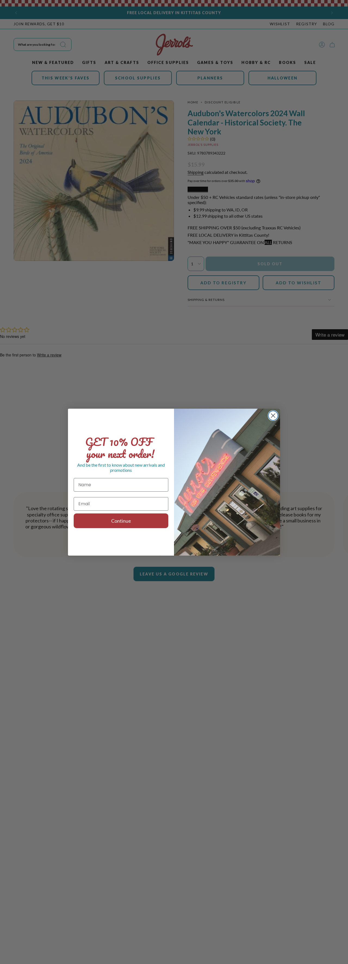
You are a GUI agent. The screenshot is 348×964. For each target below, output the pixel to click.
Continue (121, 521)
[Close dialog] (273, 415)
